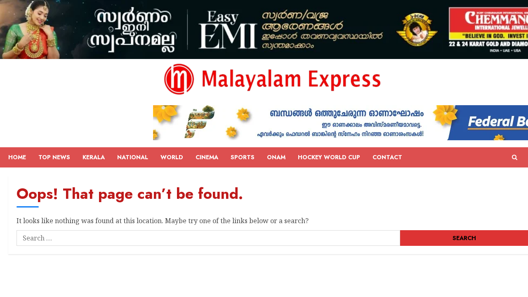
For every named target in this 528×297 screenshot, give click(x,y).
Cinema (207, 157)
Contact (387, 157)
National (132, 157)
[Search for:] (208, 238)
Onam (276, 157)
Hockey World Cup (329, 157)
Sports (243, 157)
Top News (54, 157)
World (171, 157)
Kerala (93, 157)
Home (17, 157)
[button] (514, 157)
